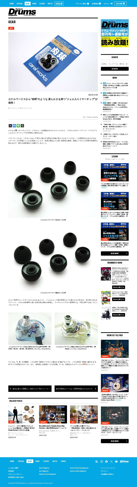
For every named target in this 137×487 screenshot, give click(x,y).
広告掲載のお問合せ (107, 474)
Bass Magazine (43, 471)
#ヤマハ (58, 431)
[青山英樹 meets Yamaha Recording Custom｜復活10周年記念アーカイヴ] (53, 414)
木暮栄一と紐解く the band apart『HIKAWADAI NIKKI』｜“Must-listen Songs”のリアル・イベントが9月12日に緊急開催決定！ (115, 106)
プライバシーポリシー (15, 474)
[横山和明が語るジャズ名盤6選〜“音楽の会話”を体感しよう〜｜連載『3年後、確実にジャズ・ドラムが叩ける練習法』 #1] (115, 232)
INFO (11, 28)
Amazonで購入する (118, 287)
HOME (12, 3)
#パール (80, 433)
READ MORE (115, 253)
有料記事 (58, 3)
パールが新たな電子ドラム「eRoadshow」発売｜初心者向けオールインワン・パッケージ (83, 428)
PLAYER (42, 3)
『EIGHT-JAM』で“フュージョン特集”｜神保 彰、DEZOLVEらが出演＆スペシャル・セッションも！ (115, 126)
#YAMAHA (52, 431)
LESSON (104, 180)
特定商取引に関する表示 (16, 477)
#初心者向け (87, 433)
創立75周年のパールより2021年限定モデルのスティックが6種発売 (77, 388)
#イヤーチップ (13, 108)
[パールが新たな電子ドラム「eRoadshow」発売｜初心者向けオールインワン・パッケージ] (84, 414)
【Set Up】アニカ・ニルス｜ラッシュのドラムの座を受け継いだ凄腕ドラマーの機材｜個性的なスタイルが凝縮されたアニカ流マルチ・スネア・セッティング (115, 429)
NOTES (50, 3)
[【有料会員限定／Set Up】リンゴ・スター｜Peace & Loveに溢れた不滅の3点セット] (115, 383)
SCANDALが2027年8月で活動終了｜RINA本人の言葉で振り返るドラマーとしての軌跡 (116, 95)
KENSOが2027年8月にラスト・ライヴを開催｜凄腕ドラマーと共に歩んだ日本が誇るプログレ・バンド (115, 144)
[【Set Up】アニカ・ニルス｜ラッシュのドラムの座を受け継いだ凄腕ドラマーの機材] (115, 416)
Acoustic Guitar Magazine (78, 471)
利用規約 (11, 471)
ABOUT (63, 461)
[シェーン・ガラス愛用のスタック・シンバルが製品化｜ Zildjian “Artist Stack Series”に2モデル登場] (22, 414)
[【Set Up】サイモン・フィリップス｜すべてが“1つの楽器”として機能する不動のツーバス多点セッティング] (115, 349)
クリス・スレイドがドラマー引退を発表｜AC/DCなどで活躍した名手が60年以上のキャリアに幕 (115, 85)
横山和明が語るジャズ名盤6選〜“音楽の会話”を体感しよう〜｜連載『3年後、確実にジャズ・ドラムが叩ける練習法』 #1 (115, 245)
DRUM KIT (105, 356)
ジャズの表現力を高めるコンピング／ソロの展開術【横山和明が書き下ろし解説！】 (115, 184)
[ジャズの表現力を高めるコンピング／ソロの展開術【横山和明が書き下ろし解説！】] (115, 172)
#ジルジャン (24, 435)
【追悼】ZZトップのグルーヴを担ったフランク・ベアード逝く (115, 135)
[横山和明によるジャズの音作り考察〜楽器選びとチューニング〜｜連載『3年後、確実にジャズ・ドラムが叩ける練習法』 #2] (115, 201)
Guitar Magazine (44, 468)
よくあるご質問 (13, 468)
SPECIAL (20, 3)
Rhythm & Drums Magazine (47, 474)
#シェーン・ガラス (14, 435)
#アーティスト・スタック (15, 433)
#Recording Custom (44, 431)
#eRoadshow (73, 433)
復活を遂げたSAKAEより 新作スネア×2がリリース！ (31, 388)
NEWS (34, 3)
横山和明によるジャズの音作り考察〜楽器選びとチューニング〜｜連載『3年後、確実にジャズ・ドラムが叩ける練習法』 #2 (115, 214)
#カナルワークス (26, 108)
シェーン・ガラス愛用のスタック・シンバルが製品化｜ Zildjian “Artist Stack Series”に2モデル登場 (21, 428)
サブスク (104, 187)
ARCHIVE (43, 422)
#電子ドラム (73, 435)
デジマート (104, 471)
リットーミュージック (108, 468)
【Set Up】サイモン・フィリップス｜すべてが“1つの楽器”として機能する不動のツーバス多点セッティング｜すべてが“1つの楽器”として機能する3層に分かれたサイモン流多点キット (115, 364)
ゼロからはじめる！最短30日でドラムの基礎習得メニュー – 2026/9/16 (120, 293)
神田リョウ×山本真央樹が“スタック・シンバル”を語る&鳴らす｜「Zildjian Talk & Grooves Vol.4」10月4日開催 (116, 117)
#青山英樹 (42, 433)
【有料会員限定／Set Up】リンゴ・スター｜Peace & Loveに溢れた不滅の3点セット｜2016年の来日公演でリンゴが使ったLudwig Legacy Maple (115, 397)
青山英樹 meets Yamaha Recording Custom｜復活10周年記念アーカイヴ (52, 427)
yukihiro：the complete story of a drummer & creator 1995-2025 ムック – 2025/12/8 (120, 309)
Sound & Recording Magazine (79, 468)
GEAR (28, 3)
